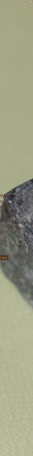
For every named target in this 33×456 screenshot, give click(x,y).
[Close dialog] (31, 1)
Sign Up (4, 257)
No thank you (4, 264)
